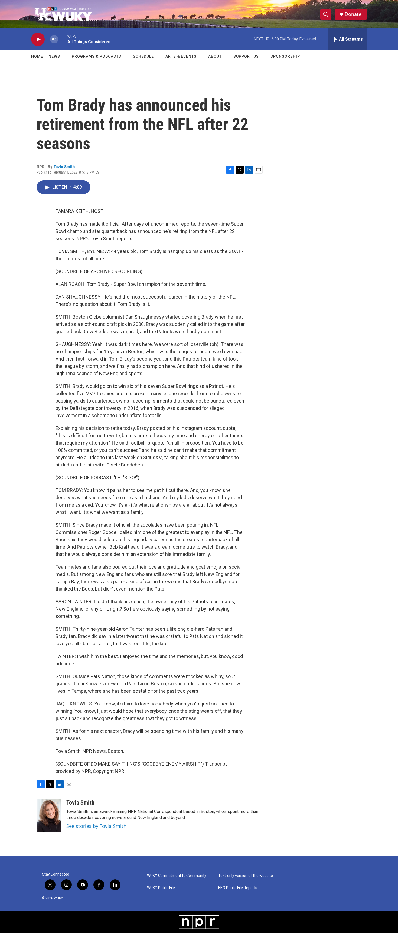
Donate (353, 14)
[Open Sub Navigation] (64, 56)
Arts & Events (181, 56)
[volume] (54, 39)
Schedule (143, 56)
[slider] (63, 39)
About (215, 56)
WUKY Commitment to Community (176, 876)
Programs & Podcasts (96, 56)
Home (37, 56)
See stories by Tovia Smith (96, 826)
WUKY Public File (161, 888)
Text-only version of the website (245, 876)
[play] (38, 39)
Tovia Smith (64, 166)
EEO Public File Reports (237, 888)
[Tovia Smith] (49, 815)
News (54, 56)
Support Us (246, 56)
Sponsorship (285, 56)
